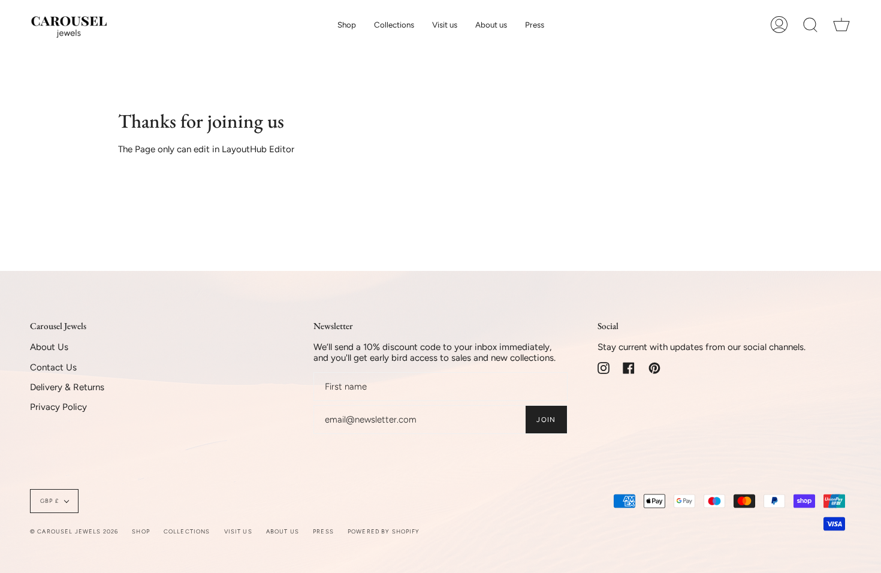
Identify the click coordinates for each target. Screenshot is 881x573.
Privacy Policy (58, 407)
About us (282, 531)
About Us (49, 347)
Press (323, 531)
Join (546, 419)
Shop (141, 531)
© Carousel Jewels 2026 (74, 531)
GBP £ (49, 500)
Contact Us (53, 367)
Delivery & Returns (67, 387)
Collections (187, 531)
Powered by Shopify (384, 531)
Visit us (238, 531)
